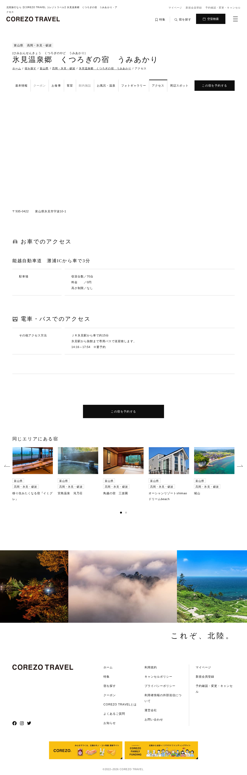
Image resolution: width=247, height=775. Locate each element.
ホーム (108, 667)
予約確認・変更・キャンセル (223, 7)
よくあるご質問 (114, 713)
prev (7, 466)
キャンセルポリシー (158, 676)
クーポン (109, 695)
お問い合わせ (154, 719)
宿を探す (109, 685)
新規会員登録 (194, 7)
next (240, 466)
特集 (106, 676)
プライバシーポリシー (160, 685)
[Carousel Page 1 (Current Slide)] (121, 513)
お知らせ (109, 723)
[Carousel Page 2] (126, 513)
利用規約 (151, 667)
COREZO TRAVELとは (120, 704)
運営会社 (151, 710)
